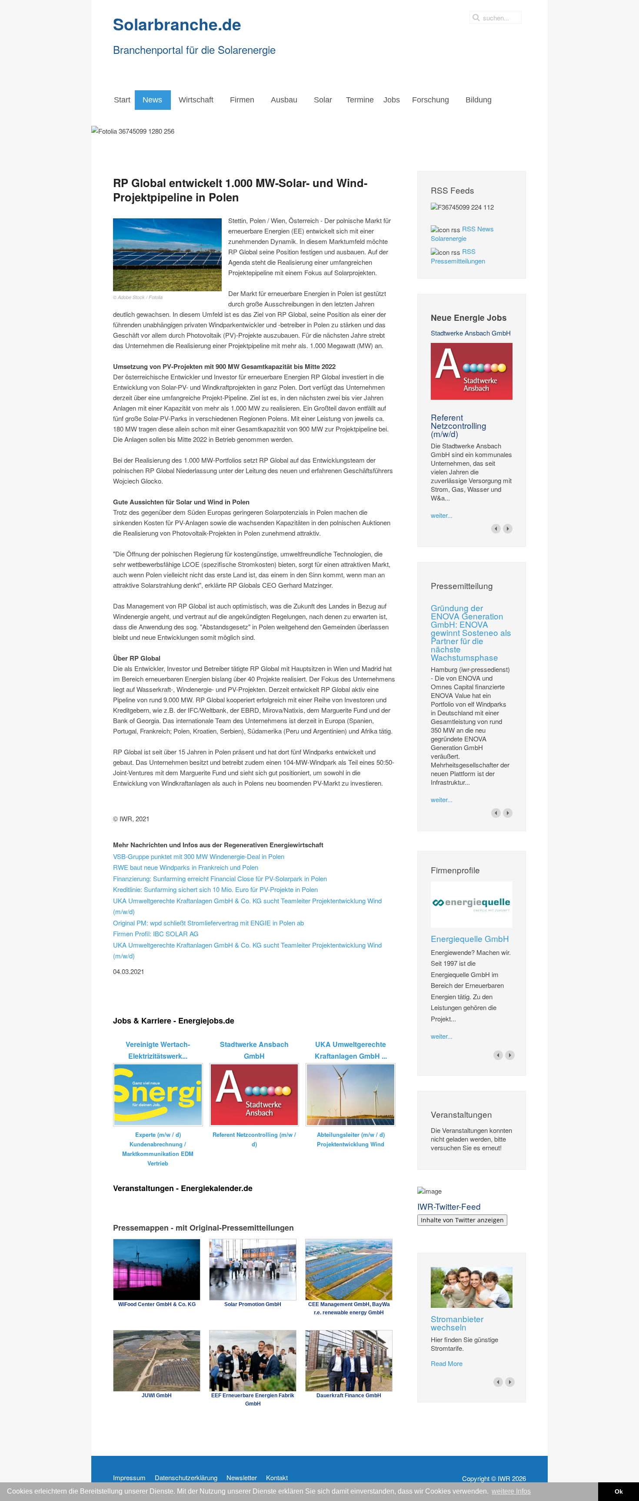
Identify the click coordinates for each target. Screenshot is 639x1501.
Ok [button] (619, 1491)
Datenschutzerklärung (186, 1477)
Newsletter (241, 1477)
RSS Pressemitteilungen (458, 256)
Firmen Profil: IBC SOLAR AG (156, 933)
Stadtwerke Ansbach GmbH (471, 332)
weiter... (442, 515)
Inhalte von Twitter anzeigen (462, 1220)
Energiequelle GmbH (470, 938)
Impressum (129, 1477)
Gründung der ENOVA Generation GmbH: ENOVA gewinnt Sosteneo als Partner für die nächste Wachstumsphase (471, 632)
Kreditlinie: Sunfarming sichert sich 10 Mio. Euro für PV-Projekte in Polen (215, 889)
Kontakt (277, 1477)
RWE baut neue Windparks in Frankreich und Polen (185, 867)
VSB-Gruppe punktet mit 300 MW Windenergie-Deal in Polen (198, 856)
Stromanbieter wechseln (457, 1323)
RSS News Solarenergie (462, 233)
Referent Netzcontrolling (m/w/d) (458, 425)
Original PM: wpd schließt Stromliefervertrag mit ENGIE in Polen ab (208, 922)
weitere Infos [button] (511, 1491)
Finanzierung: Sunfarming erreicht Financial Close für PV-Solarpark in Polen (220, 878)
